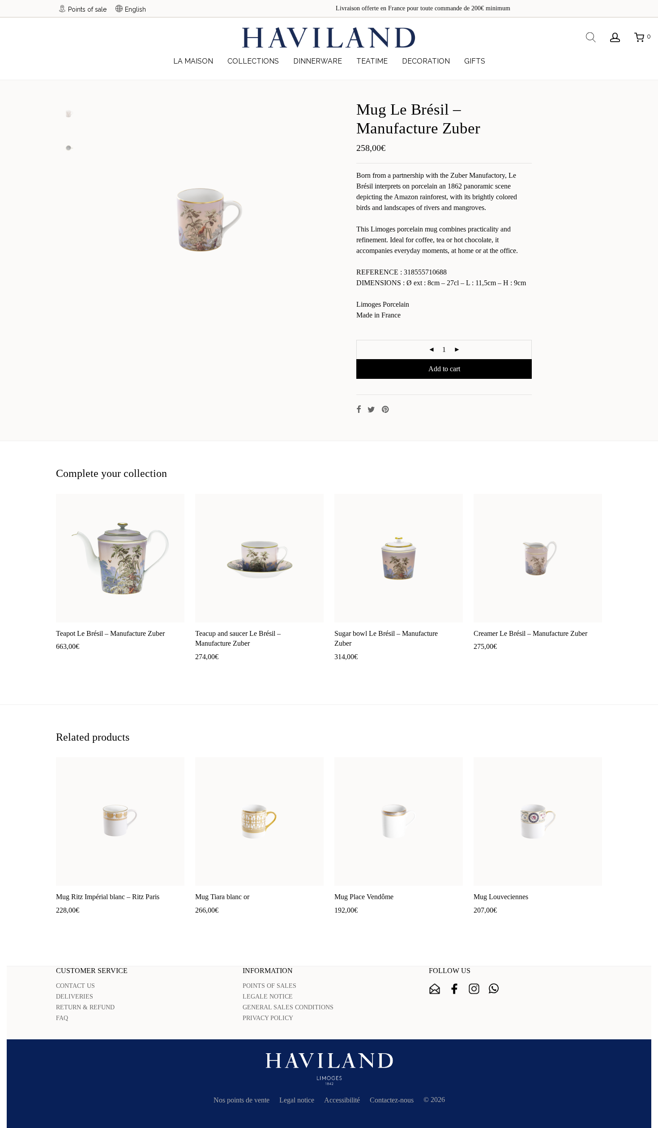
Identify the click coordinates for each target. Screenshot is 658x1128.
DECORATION (426, 61)
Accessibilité (342, 1100)
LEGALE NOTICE (268, 996)
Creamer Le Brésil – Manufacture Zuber (530, 633)
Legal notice (296, 1100)
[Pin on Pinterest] (386, 409)
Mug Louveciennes (501, 897)
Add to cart (444, 369)
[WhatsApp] (494, 989)
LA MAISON (193, 61)
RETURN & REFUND (85, 1007)
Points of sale (87, 9)
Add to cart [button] (67, 661)
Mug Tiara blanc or (222, 897)
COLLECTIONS (253, 61)
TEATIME (372, 61)
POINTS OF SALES (269, 985)
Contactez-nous (392, 1100)
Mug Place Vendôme (363, 897)
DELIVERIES (74, 996)
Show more (104, 661)
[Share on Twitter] (371, 409)
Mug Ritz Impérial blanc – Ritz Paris (107, 897)
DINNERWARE (317, 61)
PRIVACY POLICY (268, 1018)
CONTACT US (75, 985)
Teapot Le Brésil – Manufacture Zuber (110, 633)
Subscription (434, 989)
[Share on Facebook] (358, 409)
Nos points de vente (241, 1100)
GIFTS (474, 61)
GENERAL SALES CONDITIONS (288, 1007)
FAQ (62, 1018)
